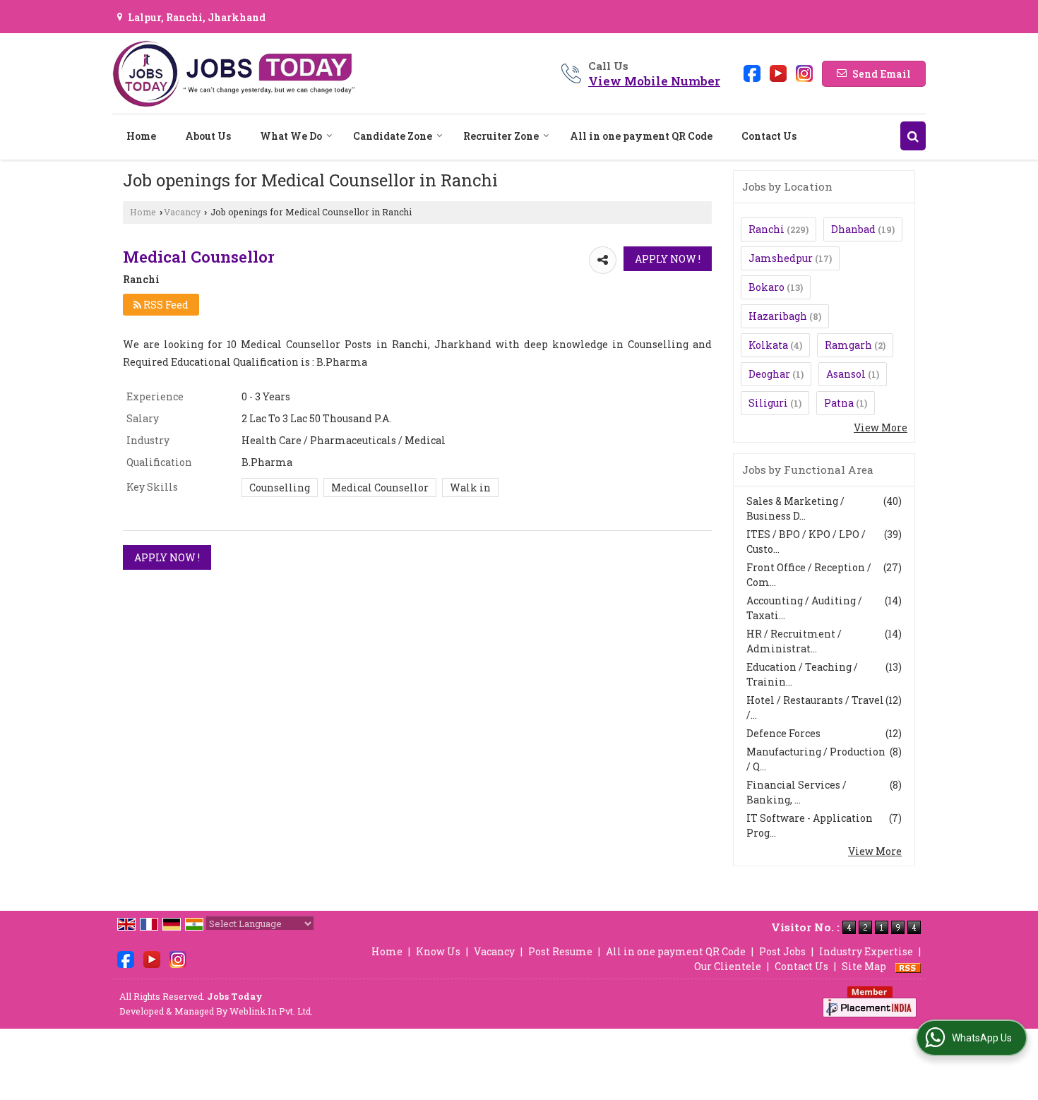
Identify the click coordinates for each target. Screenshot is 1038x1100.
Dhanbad (853, 229)
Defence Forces (783, 733)
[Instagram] (804, 72)
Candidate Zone (392, 136)
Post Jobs (782, 951)
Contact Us (769, 136)
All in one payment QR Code (641, 136)
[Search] (913, 135)
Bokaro (766, 287)
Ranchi (766, 229)
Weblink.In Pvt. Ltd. (271, 1011)
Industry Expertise (866, 951)
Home (141, 136)
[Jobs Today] (233, 73)
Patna (839, 402)
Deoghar (769, 374)
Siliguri (768, 402)
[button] (654, 81)
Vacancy (182, 211)
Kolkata (768, 345)
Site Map (864, 966)
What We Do (291, 136)
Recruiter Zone (501, 136)
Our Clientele (727, 966)
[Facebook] (752, 72)
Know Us (438, 951)
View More (880, 427)
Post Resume (560, 951)
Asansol (846, 374)
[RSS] (908, 966)
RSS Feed (165, 304)
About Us (208, 136)
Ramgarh (848, 345)
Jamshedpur (780, 258)
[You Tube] (778, 72)
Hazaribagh (777, 316)
